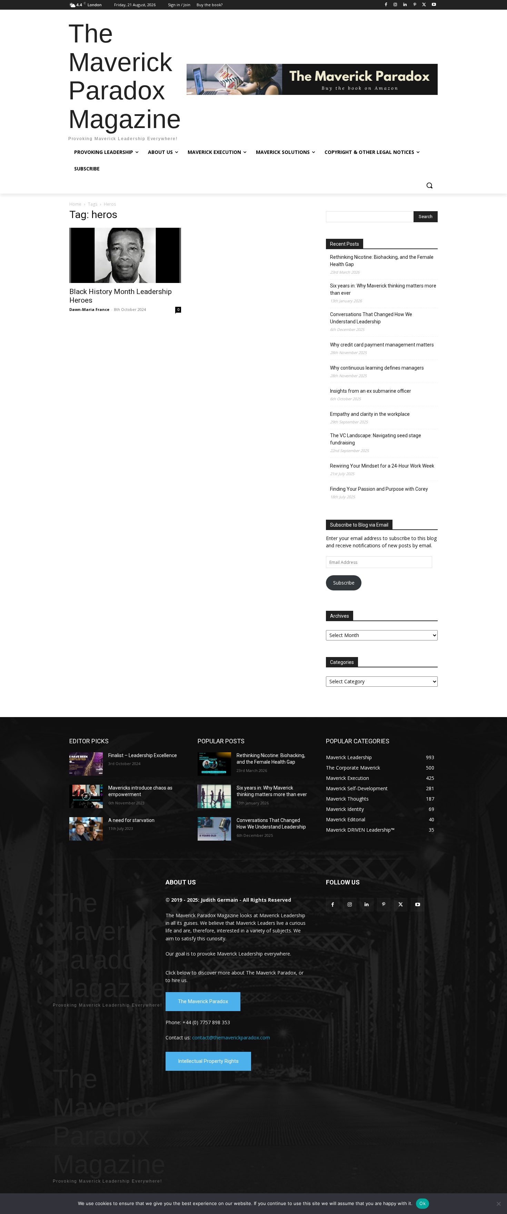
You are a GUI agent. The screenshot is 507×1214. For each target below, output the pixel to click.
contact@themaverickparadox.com (231, 1037)
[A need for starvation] (86, 829)
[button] (429, 185)
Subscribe (344, 582)
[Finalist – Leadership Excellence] (86, 764)
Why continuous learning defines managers (377, 368)
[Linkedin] (405, 5)
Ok (422, 1203)
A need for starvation (131, 820)
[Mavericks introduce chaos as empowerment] (86, 796)
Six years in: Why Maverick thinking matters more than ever (383, 289)
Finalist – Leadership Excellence (142, 755)
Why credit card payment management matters (382, 344)
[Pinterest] (415, 5)
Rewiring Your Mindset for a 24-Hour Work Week (382, 466)
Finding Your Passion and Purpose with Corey (379, 489)
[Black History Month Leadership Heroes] (125, 255)
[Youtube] (434, 5)
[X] (424, 5)
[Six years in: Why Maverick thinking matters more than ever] (214, 796)
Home (75, 204)
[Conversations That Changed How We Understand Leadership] (214, 829)
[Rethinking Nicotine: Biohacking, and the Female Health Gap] (214, 764)
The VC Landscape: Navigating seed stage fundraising (375, 439)
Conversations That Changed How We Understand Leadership (371, 318)
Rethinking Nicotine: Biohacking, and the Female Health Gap (382, 260)
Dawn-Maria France (89, 309)
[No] (498, 1203)
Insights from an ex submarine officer (370, 391)
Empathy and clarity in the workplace (370, 414)
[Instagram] (395, 5)
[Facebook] (386, 5)
